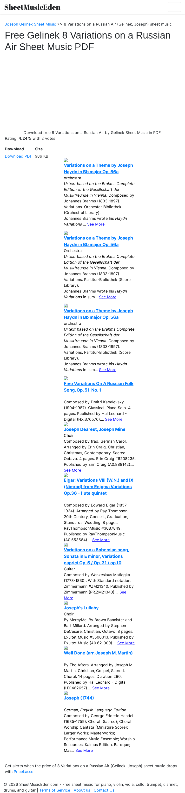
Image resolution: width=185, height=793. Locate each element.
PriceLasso (23, 771)
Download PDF (18, 156)
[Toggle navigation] (174, 7)
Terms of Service (54, 790)
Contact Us (104, 790)
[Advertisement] (92, 88)
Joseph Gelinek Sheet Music (30, 24)
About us (82, 790)
